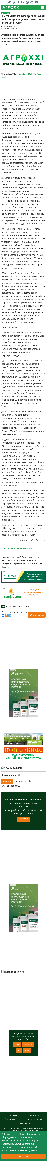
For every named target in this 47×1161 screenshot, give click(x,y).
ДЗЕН (30, 73)
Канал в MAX (35, 563)
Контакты (34, 1115)
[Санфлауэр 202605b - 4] (23, 593)
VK (34, 73)
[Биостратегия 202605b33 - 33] (23, 739)
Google (4, 77)
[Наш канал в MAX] (32, 2)
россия (21, 606)
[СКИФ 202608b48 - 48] (23, 753)
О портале (12, 1115)
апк (27, 606)
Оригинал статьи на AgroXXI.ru (17, 548)
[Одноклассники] (6, 615)
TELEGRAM (22, 73)
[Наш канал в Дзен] (23, 2)
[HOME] (2, 13)
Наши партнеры (34, 1119)
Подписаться (23, 819)
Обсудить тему (36, 615)
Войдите (7, 781)
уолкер (14, 606)
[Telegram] (9, 615)
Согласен (23, 1156)
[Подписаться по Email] (37, 2)
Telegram (28, 1044)
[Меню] (43, 7)
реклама (5, 571)
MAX (39, 73)
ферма (8, 606)
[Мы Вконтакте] (10, 2)
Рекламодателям (12, 1119)
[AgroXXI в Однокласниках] (14, 2)
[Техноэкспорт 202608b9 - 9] (23, 693)
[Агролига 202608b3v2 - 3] (23, 577)
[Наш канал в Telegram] (18, 2)
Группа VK (20, 563)
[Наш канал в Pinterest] (28, 2)
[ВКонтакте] (3, 615)
